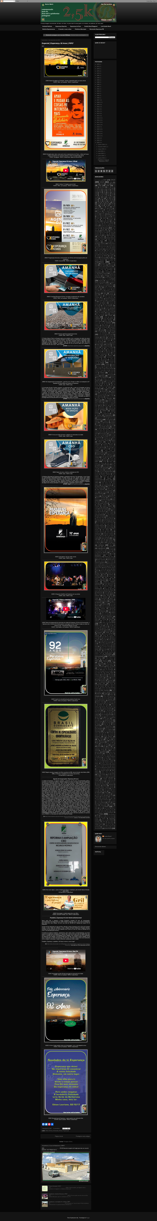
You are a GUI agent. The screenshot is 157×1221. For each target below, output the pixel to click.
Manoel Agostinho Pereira (100, 558)
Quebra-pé (105, 682)
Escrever (102, 413)
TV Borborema (105, 799)
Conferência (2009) (99, 361)
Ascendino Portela (99, 269)
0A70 (113, 184)
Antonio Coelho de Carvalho (103, 247)
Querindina (112, 682)
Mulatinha (99, 602)
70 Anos (101, 209)
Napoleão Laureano (100, 608)
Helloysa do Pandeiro (99, 463)
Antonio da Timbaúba (110, 249)
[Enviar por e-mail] (63, 1128)
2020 (98, 129)
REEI (106, 692)
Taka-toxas (113, 781)
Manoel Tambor (110, 562)
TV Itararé (99, 801)
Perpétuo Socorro (98, 654)
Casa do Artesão (103, 327)
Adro (112, 223)
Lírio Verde (112, 543)
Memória (111, 583)
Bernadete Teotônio (100, 291)
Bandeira (101, 280)
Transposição (104, 796)
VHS (96, 814)
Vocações (97, 821)
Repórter (105, 697)
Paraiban (111, 635)
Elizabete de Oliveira (109, 402)
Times (106, 792)
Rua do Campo (98, 721)
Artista (110, 266)
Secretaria (113, 750)
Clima (105, 351)
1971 (98, 66)
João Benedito (109, 493)
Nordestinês (98, 615)
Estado (101, 422)
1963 (108, 194)
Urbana (106, 806)
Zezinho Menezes (105, 827)
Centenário (104, 333)
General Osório (101, 453)
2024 (98, 138)
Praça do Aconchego (107, 669)
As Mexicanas (103, 267)
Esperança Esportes (61, 26)
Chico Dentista (98, 340)
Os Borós (112, 626)
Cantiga (96, 315)
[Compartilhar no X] (66, 1128)
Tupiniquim (103, 798)
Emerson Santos (104, 406)
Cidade (108, 344)
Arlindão (102, 258)
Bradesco (101, 301)
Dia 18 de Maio (100, 381)
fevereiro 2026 (102, 146)
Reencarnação (111, 692)
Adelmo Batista (109, 222)
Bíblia (107, 291)
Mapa (101, 565)
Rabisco (109, 684)
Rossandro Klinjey (105, 707)
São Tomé (109, 742)
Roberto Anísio (108, 703)
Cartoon (112, 325)
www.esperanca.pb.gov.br (77, 484)
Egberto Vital (98, 399)
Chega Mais (110, 337)
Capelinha (97, 318)
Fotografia (97, 444)
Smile (113, 774)
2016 (98, 120)
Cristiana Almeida (109, 368)
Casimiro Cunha (105, 328)
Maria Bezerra (104, 570)
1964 (112, 194)
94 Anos (98, 215)
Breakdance (111, 301)
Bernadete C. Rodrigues (110, 290)
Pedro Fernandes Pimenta (105, 646)
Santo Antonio (108, 736)
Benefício (97, 289)
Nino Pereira (105, 612)
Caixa (104, 305)
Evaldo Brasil (105, 426)
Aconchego (110, 219)
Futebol (97, 450)
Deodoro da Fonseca (108, 378)
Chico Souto (107, 340)
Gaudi (104, 451)
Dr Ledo (111, 395)
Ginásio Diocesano (99, 455)
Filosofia (108, 439)
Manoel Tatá (97, 563)
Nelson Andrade (112, 611)
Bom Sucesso (105, 297)
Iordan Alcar (109, 479)
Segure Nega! (112, 752)
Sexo (106, 769)
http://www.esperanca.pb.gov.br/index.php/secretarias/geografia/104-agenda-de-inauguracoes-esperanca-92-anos (68, 817)
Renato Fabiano (106, 696)
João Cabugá (106, 495)
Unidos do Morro (98, 806)
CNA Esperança (102, 352)
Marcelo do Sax (107, 565)
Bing (105, 293)
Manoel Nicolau (100, 560)
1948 (96, 191)
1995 (98, 82)
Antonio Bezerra (103, 246)
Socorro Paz (97, 777)
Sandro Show (98, 735)
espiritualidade (109, 419)
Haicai (110, 461)
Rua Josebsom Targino (101, 727)
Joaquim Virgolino (107, 506)
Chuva (101, 341)
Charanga (97, 337)
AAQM (104, 218)
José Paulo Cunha (101, 518)
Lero (96, 542)
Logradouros (101, 548)
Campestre (112, 310)
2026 (98, 142)
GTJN (104, 461)
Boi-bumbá (110, 294)
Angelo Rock (99, 240)
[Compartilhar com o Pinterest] (69, 1128)
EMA (101, 405)
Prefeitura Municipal (80, 29)
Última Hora (109, 803)
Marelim (108, 569)
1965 (96, 195)
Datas (103, 376)
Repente (113, 696)
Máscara (104, 576)
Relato (111, 694)
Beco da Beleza (105, 283)
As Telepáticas (111, 267)
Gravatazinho (98, 460)
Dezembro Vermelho (111, 380)
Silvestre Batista (105, 770)
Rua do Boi (110, 720)
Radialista (102, 686)
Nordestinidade (106, 615)
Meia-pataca (105, 583)
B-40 (104, 274)
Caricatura (97, 320)
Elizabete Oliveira (98, 403)
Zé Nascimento (111, 825)
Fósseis (111, 443)
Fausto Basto (97, 436)
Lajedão (101, 539)
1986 (105, 201)
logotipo (104, 546)
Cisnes (102, 347)
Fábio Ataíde (110, 430)
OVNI (96, 628)
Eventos (113, 428)
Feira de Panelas (111, 436)
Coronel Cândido (100, 365)
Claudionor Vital (99, 348)
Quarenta (110, 680)
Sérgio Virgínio (106, 755)
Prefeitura (97, 675)
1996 (98, 84)
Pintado (113, 656)
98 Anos (98, 216)
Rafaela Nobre (105, 687)
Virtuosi (103, 818)
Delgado (98, 378)
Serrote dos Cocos (103, 756)
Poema (105, 661)
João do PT (112, 496)
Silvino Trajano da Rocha (107, 771)
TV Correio (113, 799)
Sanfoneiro (105, 735)
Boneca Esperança (110, 298)
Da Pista (111, 374)
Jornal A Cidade (104, 509)
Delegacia (113, 377)
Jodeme (104, 507)
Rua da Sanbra (100, 717)
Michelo (102, 590)
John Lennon (111, 507)
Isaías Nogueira (105, 483)
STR (103, 781)
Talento (97, 782)
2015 (98, 118)
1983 (112, 199)
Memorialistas (98, 584)
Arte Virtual (103, 265)
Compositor (97, 358)
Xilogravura (102, 822)
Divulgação (98, 388)
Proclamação (97, 676)
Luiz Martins (103, 552)
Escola (96, 413)
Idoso (112, 470)
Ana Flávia (101, 236)
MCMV (96, 581)
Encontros (102, 408)
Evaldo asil (97, 426)
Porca (96, 664)
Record (101, 692)
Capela (111, 317)
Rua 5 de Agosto (108, 711)
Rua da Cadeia (105, 713)
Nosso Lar (113, 615)
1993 (98, 204)
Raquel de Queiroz (105, 688)
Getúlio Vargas (100, 454)
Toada (114, 794)
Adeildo (101, 222)
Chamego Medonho (99, 336)
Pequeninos (111, 652)
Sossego (112, 780)
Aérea (96, 225)
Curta (96, 374)
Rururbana (98, 731)
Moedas (111, 592)
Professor (104, 676)
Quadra (96, 680)
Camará (96, 307)
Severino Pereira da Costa (103, 766)
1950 (100, 191)
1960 (100, 194)
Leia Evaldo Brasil (106, 26)
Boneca (111, 297)
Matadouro (97, 578)
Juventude (97, 534)
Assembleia (110, 269)
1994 (98, 80)
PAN (111, 633)
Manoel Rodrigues (100, 562)
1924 (109, 187)
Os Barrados (104, 627)
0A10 (47, 1130)
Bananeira (107, 277)
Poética (105, 662)
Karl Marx (109, 535)
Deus (104, 380)
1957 (109, 192)
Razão (114, 690)
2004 (98, 93)
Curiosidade (111, 372)
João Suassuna (105, 500)
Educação (109, 398)
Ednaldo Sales (100, 398)
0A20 (102, 182)
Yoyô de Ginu (109, 824)
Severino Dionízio (105, 763)
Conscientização (110, 361)
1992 (114, 202)
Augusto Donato (103, 273)
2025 (98, 140)
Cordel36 (111, 362)
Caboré (113, 304)
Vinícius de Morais (110, 815)
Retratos (111, 697)
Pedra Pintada (111, 643)
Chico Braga (110, 338)
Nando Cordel (104, 606)
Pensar (104, 652)
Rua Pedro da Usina (109, 728)
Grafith (111, 458)
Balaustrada (98, 276)
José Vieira (112, 521)
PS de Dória (111, 679)
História (99, 465)
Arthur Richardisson (99, 266)
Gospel (97, 457)
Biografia (111, 293)
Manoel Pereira (110, 560)
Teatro (104, 785)
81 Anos (100, 211)
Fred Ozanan (109, 447)
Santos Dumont (99, 738)
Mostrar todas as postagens (78, 35)
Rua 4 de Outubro (99, 711)
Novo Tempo (98, 618)
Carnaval (108, 323)
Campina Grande (100, 311)
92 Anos (51, 1130)
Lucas (104, 549)
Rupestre (106, 729)
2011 (98, 109)
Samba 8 (97, 732)
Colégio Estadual (99, 355)
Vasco (107, 810)
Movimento (104, 601)
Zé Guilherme (103, 825)
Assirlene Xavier (109, 270)
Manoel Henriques (101, 559)
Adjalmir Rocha (98, 223)
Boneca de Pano (99, 298)
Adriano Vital (106, 223)
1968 (108, 195)
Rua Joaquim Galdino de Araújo (108, 725)
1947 (112, 190)
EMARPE (111, 405)
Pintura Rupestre (109, 658)
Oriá (106, 625)
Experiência (97, 430)
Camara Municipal (109, 307)
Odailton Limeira (105, 622)
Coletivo (110, 355)
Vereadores (110, 812)
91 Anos (103, 214)
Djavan (105, 388)
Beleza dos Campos (106, 286)
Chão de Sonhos (109, 336)
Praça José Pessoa (99, 673)
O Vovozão (103, 619)
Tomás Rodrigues (100, 795)
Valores (96, 810)
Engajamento (110, 408)
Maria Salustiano (101, 573)
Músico (97, 605)
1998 (102, 205)
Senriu (112, 753)
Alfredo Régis (105, 231)
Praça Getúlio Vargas (108, 672)
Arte (96, 265)
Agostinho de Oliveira (104, 226)
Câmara (102, 307)
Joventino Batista (110, 525)
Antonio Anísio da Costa (105, 244)
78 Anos (107, 209)
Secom (106, 750)
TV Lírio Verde (106, 801)
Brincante (97, 303)
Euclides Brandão (105, 424)
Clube (96, 352)
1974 (98, 68)
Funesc (111, 448)
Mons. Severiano (107, 595)
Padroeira (108, 631)
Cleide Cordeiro (109, 348)
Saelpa (112, 731)
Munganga (107, 602)
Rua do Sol (107, 724)
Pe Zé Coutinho (108, 642)
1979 (96, 199)
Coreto (113, 364)
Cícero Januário (98, 343)
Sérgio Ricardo (98, 755)
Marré (104, 574)
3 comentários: (56, 1128)
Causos (113, 330)
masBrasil (97, 576)
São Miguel (104, 740)
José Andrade (107, 510)
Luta (112, 553)
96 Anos (107, 215)
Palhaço (99, 633)
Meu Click (107, 588)
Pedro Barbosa (107, 645)
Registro (105, 694)
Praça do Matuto (98, 671)
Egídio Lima (107, 399)
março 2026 (101, 149)
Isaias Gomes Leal (106, 482)
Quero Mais (101, 683)
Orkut (110, 625)
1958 (113, 192)
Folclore (113, 440)
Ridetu (107, 702)
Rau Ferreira (105, 690)
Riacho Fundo (100, 702)
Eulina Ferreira (104, 425)
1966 (100, 195)
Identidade (107, 470)
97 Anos (113, 215)
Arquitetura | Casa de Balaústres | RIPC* (53, 1145)
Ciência (113, 344)
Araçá (111, 255)
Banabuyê (99, 277)
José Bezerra (102, 511)
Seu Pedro (99, 759)
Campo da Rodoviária (109, 311)
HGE (101, 464)
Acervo (96, 219)
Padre (100, 628)
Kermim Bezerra (104, 536)
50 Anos (110, 208)
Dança (96, 376)
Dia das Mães (107, 383)
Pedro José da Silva (106, 647)
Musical (111, 604)
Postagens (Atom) (68, 1141)
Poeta (99, 662)
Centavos (97, 332)
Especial (99, 415)
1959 (96, 194)
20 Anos (112, 205)
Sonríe (103, 780)
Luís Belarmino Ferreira (100, 551)
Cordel (102, 362)
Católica (108, 330)
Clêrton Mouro (110, 350)
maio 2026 (101, 153)
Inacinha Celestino (105, 474)
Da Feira (106, 374)
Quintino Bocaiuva (100, 684)
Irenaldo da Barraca (99, 481)
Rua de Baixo (106, 718)
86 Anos (100, 212)
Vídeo (101, 814)
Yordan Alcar (98, 824)
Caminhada (104, 310)
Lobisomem (97, 546)
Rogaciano (103, 706)
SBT (105, 746)
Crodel (107, 370)
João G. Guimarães (101, 497)
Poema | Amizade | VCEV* (55, 1186)
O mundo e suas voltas (64, 29)
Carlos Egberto (98, 321)
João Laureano (111, 497)
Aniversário (55, 1130)
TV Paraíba (112, 801)
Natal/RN (97, 611)
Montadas (105, 597)
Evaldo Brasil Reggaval (90, 26)
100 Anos (102, 187)
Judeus (96, 528)
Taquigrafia (110, 784)
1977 (108, 198)
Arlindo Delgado (109, 258)
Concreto (105, 359)
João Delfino (105, 496)
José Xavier (99, 522)
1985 (98, 77)
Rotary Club (97, 708)
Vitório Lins (104, 820)
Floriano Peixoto (104, 440)
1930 (100, 188)
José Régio (99, 521)
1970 (98, 64)
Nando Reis (111, 606)
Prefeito (111, 673)
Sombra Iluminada (108, 778)
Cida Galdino (100, 344)
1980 (100, 199)
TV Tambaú (98, 802)
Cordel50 (107, 364)
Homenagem (105, 467)
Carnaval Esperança (108, 324)
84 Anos (110, 211)
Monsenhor (97, 596)
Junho (103, 531)
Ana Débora (112, 235)
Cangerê (112, 314)
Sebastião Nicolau (99, 749)
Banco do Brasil (98, 279)
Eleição (112, 399)
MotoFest (111, 599)
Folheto (100, 442)
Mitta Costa (112, 591)
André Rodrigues (101, 239)
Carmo (101, 322)
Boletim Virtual (98, 296)
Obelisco (111, 619)
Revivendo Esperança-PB (97, 29)
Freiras (101, 448)
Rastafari (97, 690)
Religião (97, 696)
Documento (105, 391)
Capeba (105, 317)
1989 (99, 202)
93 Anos (113, 214)
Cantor (102, 315)
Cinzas (113, 345)
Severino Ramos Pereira (109, 767)
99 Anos (103, 216)
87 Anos (106, 212)
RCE (97, 692)
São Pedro (112, 740)
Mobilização (99, 592)
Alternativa (97, 233)
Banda (113, 279)
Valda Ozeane (107, 808)
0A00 (104, 180)
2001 (98, 89)
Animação (110, 240)
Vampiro (102, 810)
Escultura (113, 413)
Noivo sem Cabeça (106, 613)
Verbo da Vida (103, 812)
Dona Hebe (108, 394)
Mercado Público (108, 586)
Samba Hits (104, 732)
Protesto (107, 677)
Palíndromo (106, 633)
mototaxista (97, 601)
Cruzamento (97, 371)
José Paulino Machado (110, 517)
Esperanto (111, 418)
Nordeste (113, 613)
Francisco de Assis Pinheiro (100, 446)
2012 (98, 111)
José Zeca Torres (108, 522)
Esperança (108, 415)
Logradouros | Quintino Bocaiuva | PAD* (58, 1194)
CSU (96, 373)
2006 (98, 97)
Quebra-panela (98, 682)
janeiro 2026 (101, 144)
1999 (106, 205)
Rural (111, 729)
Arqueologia (110, 260)
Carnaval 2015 (98, 324)
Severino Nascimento (110, 764)
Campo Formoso (111, 312)
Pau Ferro (104, 639)
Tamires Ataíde (112, 782)
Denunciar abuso (100, 846)
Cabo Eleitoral (107, 304)
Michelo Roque (109, 590)
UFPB (103, 803)
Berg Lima (101, 290)
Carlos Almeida (107, 320)
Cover (109, 367)
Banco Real (106, 279)
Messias (96, 587)
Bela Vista (110, 285)
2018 (98, 124)
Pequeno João (98, 653)
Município (113, 602)
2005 (98, 95)
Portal (101, 664)
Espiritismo (98, 419)
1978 (112, 198)
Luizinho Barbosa (102, 553)
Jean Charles (110, 489)
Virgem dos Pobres (110, 817)
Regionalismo (97, 694)
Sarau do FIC (104, 745)
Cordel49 (97, 364)
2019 (98, 127)
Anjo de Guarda (106, 242)
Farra (112, 435)
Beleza (96, 286)
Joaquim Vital (97, 507)
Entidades (102, 409)
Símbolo (97, 773)
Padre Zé (112, 629)
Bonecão (98, 300)
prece (107, 673)
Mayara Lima (111, 580)
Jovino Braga (110, 527)
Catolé (102, 330)
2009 (98, 104)
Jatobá (106, 488)
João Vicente (112, 500)
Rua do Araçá (102, 720)
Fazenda (104, 436)
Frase (102, 447)
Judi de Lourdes (103, 528)
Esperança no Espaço (102, 418)
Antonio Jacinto (98, 253)
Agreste (112, 226)
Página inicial (59, 1136)
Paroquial (97, 636)
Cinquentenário (106, 345)
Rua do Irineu (98, 722)
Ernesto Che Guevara (108, 412)
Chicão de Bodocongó (100, 338)
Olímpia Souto (102, 624)
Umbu (96, 805)
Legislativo (110, 540)
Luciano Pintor (110, 549)
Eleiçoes (97, 401)
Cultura (102, 373)
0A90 (107, 185)
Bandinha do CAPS (109, 280)
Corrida (113, 365)
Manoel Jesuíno (111, 559)
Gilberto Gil (111, 454)
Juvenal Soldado (109, 532)
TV (113, 798)
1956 (104, 192)
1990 (103, 202)
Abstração (111, 218)
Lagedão (97, 538)
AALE (98, 218)
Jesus (96, 492)
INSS (111, 477)
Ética (98, 424)
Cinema (98, 345)
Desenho (97, 380)
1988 (114, 201)
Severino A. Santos (108, 760)
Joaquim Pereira (102, 504)
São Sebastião (100, 742)
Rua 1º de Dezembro (108, 710)
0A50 (102, 184)
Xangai (96, 822)
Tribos (98, 798)
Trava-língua (112, 796)
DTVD (96, 397)
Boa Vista (102, 294)
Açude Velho (106, 221)
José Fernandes (101, 515)
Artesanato (110, 265)
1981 (98, 75)
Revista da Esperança (107, 699)
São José (108, 739)
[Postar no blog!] (65, 1128)
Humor (106, 468)
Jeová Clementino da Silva (100, 490)
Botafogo (103, 300)
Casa (96, 327)
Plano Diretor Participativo (107, 659)
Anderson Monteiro (99, 238)
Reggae (106, 693)
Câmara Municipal (99, 308)
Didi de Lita (104, 384)
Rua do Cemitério (108, 721)
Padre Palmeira (104, 629)
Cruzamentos (105, 371)
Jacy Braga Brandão (106, 485)
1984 (96, 201)
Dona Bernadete (101, 394)
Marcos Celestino (100, 569)
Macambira (98, 555)
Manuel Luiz (103, 563)
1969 (113, 195)
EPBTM (104, 411)
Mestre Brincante (108, 587)
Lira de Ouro (104, 543)
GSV (96, 461)
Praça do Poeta (107, 671)
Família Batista (103, 433)
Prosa (102, 677)
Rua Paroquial (98, 728)
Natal (112, 609)
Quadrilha (103, 680)
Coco (109, 352)
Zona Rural (108, 828)
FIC (114, 437)
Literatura (101, 545)
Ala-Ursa (105, 228)
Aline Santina (103, 232)
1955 (100, 192)
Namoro (98, 606)
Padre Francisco (107, 628)
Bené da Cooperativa (109, 287)
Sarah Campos (104, 743)
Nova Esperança (107, 616)
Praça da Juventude (102, 668)
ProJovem (97, 677)
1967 (104, 195)
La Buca (111, 536)
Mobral (106, 592)
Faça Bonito (110, 432)
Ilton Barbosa (97, 472)
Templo (96, 787)
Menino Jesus (98, 585)
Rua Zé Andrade (99, 729)
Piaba (109, 656)
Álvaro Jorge (105, 233)
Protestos (113, 677)
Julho (109, 528)
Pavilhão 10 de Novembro (108, 640)
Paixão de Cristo (110, 632)
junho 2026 (101, 155)
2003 (98, 91)
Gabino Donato (108, 450)
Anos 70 (113, 242)
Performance (108, 653)
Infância (97, 477)
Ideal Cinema (100, 470)
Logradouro (112, 546)
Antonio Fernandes (99, 251)
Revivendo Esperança (100, 700)
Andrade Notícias (47, 26)
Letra (100, 542)
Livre (110, 545)
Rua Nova (110, 727)
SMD (109, 774)
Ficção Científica (100, 439)
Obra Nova (105, 620)
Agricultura (97, 228)
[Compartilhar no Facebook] (68, 1128)
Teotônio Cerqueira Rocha (106, 787)
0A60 (107, 184)
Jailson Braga (111, 486)
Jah (114, 485)
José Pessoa (110, 518)
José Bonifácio (111, 511)
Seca (101, 750)
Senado (106, 753)
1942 (96, 189)
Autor (100, 274)
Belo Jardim (98, 287)
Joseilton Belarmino (100, 525)
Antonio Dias (100, 250)
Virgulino (96, 818)
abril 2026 (101, 151)
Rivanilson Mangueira (99, 703)
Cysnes (100, 374)
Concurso (111, 359)
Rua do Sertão (108, 709)
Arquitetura (99, 262)
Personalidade (99, 656)
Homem (105, 465)
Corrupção (99, 367)
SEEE (104, 752)
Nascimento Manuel (105, 609)
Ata (105, 272)
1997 (98, 86)
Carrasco (97, 325)
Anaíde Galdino (110, 236)
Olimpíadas (111, 624)
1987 (110, 201)
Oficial (60, 1130)
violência (102, 817)
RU (102, 708)
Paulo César (99, 640)
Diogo (109, 385)
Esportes (97, 421)
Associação (98, 272)
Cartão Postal (104, 325)
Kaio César (97, 535)
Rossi (112, 707)
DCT (109, 376)
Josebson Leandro (99, 524)
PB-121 (97, 642)
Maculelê (110, 555)
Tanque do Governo (101, 784)
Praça (96, 665)
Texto (100, 789)
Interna (109, 478)
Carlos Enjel (107, 321)
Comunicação (97, 359)
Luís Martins (109, 551)
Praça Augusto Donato (107, 665)
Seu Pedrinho (112, 757)
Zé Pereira (97, 827)
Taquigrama (97, 785)
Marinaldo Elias (110, 573)
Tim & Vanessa (112, 791)
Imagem (103, 472)
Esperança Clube (99, 416)
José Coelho (110, 513)
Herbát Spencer (110, 463)
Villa (98, 815)
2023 (98, 135)
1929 (96, 188)
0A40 (96, 184)
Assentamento (98, 270)
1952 (109, 191)
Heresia (96, 464)
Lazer (104, 540)
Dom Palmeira (111, 392)
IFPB (96, 471)
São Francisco (111, 738)
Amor (105, 235)
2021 (98, 131)
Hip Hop (113, 464)
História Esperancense (48, 29)
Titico (100, 794)
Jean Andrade (100, 489)
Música (104, 604)
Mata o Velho (109, 577)
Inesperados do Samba (107, 475)
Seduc (97, 752)
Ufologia (98, 803)
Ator (96, 273)
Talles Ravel (104, 783)
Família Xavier (99, 435)
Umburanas (103, 805)
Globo (106, 455)
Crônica (112, 370)
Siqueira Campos (102, 774)
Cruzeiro (111, 371)
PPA (113, 663)
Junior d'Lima (110, 531)
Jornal (96, 509)
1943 (100, 190)
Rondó (109, 706)
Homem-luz (111, 465)
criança (97, 368)
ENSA (96, 409)
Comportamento (110, 357)
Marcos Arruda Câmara (109, 567)
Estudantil (112, 422)
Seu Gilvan (105, 757)
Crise (102, 368)
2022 (98, 133)
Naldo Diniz (112, 605)
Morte (102, 599)
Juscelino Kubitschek (99, 532)
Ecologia (101, 397)
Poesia (113, 661)
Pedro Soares (107, 650)
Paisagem (99, 632)
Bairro (108, 274)
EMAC (106, 405)
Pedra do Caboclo (102, 643)
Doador (109, 389)
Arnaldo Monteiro (99, 260)
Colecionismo (103, 354)
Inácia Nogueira (110, 472)
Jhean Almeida (103, 492)
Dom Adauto (102, 392)
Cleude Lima (98, 351)
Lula (108, 553)
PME (96, 661)
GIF (106, 454)
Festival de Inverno (108, 437)
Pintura (99, 658)
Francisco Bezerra (108, 444)
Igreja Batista (102, 471)
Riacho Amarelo (111, 700)
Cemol (112, 331)
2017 (98, 122)
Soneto (97, 780)
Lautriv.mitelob (98, 540)
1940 (112, 188)
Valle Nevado (110, 809)
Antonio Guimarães (109, 251)
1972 (104, 197)
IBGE (114, 468)
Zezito (112, 827)
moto (106, 599)
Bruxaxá (111, 303)
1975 (98, 71)
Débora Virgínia (100, 377)
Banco (112, 277)
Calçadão (109, 305)
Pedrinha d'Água (98, 645)
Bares (110, 282)
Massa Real (111, 576)
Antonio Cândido (112, 246)
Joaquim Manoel (103, 503)
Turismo (108, 798)
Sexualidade (111, 769)
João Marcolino (98, 499)
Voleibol (103, 821)
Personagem (108, 655)
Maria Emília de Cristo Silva (102, 571)
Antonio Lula (107, 253)
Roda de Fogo (103, 704)
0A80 (99, 185)
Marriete (111, 574)
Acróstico (97, 221)
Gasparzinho (98, 451)
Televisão (111, 785)
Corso (104, 367)
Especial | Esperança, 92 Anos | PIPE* (58, 43)
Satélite (113, 745)
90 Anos (97, 214)
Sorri (107, 780)
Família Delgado (112, 433)
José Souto (105, 521)
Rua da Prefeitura (111, 715)
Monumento (104, 598)
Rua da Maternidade (106, 714)
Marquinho (97, 574)
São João (100, 739)
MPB (111, 601)
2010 (98, 106)
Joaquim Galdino (101, 501)
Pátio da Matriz (107, 638)
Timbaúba (99, 792)
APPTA (105, 255)
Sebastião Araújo (109, 747)
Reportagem (99, 697)
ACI (103, 219)
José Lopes (101, 517)
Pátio (101, 638)
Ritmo (112, 702)
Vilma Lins (103, 815)
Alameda (102, 229)
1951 (104, 191)
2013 (98, 113)
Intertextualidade (99, 479)
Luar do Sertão (98, 549)
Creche (113, 367)
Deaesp (113, 376)
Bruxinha (97, 304)
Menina (106, 584)
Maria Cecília (112, 570)
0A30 (111, 182)
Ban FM (105, 276)
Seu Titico (106, 759)
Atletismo (110, 272)
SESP (110, 756)
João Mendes (106, 499)
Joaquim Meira (112, 503)
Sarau (96, 745)
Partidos (103, 636)
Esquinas (105, 421)
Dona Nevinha (103, 395)
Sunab (107, 781)
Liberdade (109, 542)
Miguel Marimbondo (99, 591)
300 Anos (105, 208)
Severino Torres (100, 769)
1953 (113, 191)
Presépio (104, 675)
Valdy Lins (103, 809)
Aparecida (99, 255)
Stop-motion (97, 781)
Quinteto (111, 683)
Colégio (111, 354)
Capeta (105, 318)
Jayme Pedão (112, 488)
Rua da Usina (108, 717)
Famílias (106, 435)
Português (108, 663)
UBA (104, 802)
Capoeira (111, 318)
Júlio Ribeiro (105, 529)
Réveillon (97, 699)
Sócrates (104, 777)
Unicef (111, 805)
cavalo (99, 331)
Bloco (96, 294)
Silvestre (96, 770)
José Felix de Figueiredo (110, 514)
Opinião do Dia (99, 625)
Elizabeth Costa (107, 403)
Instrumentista (98, 478)
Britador (104, 303)
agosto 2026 (101, 158)
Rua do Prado (107, 722)
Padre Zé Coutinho (99, 631)
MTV (114, 601)
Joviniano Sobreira (99, 527)
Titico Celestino (107, 794)
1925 (113, 187)
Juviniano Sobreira (108, 534)
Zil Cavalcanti (98, 828)
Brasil (106, 301)
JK (109, 492)
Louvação (112, 548)
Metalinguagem (98, 588)
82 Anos (105, 211)
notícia (98, 616)
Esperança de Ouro (75, 26)
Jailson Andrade (101, 486)
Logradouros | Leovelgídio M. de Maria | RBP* (59, 1201)
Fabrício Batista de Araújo (100, 432)
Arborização (103, 257)
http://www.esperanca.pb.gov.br (76, 345)
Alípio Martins (111, 232)
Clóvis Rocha (110, 351)
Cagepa (98, 305)
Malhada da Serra (108, 556)
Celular (107, 331)
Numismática (108, 618)
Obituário (97, 620)
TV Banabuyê (97, 799)
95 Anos (103, 215)
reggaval (112, 693)
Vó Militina (110, 820)
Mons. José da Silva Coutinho (102, 594)
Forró (108, 441)
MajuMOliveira (98, 556)
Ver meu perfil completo (108, 838)
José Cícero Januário (99, 513)
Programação (66, 1130)
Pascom (108, 636)
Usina (101, 808)
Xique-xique (110, 822)
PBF (101, 642)
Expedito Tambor (109, 429)
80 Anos (113, 209)
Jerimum (110, 490)
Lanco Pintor (109, 539)
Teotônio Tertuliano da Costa (102, 788)
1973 (108, 197)
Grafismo (105, 458)
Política (111, 662)
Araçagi (97, 257)
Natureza (103, 611)
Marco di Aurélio (103, 566)
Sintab (113, 773)
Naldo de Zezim (105, 605)
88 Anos (111, 212)
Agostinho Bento (104, 225)
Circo (98, 347)
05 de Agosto (98, 180)
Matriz (103, 580)
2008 (98, 102)
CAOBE (110, 315)
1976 (98, 73)
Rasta (112, 688)
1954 (96, 192)
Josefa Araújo (110, 524)
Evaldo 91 (111, 425)
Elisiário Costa (111, 401)
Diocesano (104, 385)
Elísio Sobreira (98, 402)
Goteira (103, 457)
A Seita (113, 216)
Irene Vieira (107, 481)
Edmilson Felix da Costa (110, 397)
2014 (98, 115)
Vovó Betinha (110, 821)
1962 (104, 194)
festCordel (99, 437)
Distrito (110, 387)
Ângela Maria (110, 239)
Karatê (103, 535)
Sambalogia (111, 732)
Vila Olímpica (112, 814)
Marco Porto (111, 566)
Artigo (106, 266)
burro (101, 304)
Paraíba (104, 635)
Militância (107, 591)
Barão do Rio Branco (100, 282)
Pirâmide (97, 659)
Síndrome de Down (105, 773)
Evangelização (104, 428)
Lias (104, 542)
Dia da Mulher (109, 381)
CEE (103, 331)
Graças (108, 457)
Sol (108, 777)
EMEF (96, 406)
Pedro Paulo (104, 649)
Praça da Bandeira (99, 666)
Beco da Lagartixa (102, 284)
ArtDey (112, 263)
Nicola (98, 612)
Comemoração (99, 357)
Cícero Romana (106, 343)
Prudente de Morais (101, 679)
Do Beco (110, 388)
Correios (107, 365)
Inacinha (96, 474)
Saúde (99, 746)
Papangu (97, 635)
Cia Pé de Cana (109, 341)
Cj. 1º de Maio (109, 347)
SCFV (109, 746)
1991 (108, 202)
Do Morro (102, 390)
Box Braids (109, 300)
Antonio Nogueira (103, 254)
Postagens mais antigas (83, 1136)
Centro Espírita (102, 334)
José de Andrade (99, 514)
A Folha (108, 216)
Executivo (100, 429)
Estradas (106, 422)
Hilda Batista (107, 464)
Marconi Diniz (98, 567)
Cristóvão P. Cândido (99, 370)
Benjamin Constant (106, 289)
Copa (96, 362)
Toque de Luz (109, 795)
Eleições (103, 401)
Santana (111, 735)
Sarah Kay (111, 743)
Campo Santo (99, 314)
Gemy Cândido (111, 451)
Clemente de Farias (100, 350)
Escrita (107, 413)
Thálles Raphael (107, 789)
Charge (103, 337)
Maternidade (105, 578)
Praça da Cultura (110, 666)
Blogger (88, 1217)
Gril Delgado (111, 460)
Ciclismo (113, 343)
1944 (104, 190)
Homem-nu (97, 467)
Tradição (97, 796)
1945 (108, 190)
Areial (109, 257)
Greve (105, 460)
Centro (113, 333)
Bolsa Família (108, 296)
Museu (98, 604)
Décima (106, 377)
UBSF (109, 802)
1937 (104, 188)
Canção (106, 314)
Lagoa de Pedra (105, 538)
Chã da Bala (110, 334)
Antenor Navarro (100, 243)
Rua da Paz (103, 715)
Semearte (99, 753)
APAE (114, 254)
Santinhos (97, 736)
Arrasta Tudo (104, 263)
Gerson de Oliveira (111, 453)
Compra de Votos (108, 358)
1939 (108, 188)
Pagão (113, 631)
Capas (97, 317)
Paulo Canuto (112, 639)
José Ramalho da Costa (109, 520)
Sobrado (97, 776)
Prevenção (110, 675)
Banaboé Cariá (112, 276)
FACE (96, 433)
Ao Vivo (109, 254)
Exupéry (103, 430)
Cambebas (107, 308)
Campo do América (100, 312)
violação (96, 817)
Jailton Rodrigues (99, 488)
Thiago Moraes (103, 791)
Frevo (106, 449)
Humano (101, 468)
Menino (111, 584)
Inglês (105, 476)
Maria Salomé (112, 571)
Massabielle (98, 577)
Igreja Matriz (109, 471)
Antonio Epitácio (109, 250)
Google (111, 456)
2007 (98, 100)
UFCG (114, 802)
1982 (109, 199)
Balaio (112, 274)
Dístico (103, 387)
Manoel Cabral (111, 558)
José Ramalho (98, 520)
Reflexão (99, 693)
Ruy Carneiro (106, 731)
